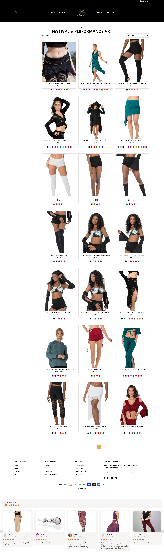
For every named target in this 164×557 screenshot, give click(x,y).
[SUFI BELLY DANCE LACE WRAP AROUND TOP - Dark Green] (66, 147)
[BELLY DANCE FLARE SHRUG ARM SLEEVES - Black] (90, 261)
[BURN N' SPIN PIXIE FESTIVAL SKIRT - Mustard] (136, 147)
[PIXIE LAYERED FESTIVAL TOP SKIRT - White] (54, 90)
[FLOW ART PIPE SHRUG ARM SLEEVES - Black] (54, 319)
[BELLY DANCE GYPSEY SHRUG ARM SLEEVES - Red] (96, 319)
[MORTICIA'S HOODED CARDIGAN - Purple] (92, 147)
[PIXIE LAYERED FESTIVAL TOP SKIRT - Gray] (62, 90)
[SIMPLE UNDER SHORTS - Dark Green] (54, 204)
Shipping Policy (79, 466)
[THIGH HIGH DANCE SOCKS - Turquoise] (54, 261)
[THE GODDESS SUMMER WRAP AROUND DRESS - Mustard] (99, 90)
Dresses (17, 471)
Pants (16, 474)
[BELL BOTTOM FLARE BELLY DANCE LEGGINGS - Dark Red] (133, 376)
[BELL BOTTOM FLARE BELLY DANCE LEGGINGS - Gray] (131, 376)
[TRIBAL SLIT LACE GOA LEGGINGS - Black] (53, 433)
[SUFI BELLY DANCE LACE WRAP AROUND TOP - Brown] (71, 147)
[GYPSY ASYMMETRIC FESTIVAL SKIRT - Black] (122, 319)
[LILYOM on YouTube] (112, 478)
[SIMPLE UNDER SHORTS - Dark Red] (57, 204)
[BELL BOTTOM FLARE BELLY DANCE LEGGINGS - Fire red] (139, 376)
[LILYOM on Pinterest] (116, 478)
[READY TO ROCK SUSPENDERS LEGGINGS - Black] (127, 90)
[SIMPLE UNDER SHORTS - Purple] (62, 204)
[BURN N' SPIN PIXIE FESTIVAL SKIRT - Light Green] (141, 147)
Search (47, 466)
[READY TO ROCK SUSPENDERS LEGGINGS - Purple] (129, 90)
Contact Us (48, 471)
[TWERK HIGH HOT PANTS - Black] (92, 204)
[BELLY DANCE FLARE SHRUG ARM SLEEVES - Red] (96, 261)
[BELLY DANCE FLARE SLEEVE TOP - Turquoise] (135, 433)
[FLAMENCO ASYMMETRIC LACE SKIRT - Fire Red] (98, 433)
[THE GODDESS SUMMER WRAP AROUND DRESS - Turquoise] (84, 90)
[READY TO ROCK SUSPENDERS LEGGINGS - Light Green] (137, 90)
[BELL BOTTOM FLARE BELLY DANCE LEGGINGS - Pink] (141, 376)
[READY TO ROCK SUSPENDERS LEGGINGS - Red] (135, 90)
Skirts (16, 469)
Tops (16, 466)
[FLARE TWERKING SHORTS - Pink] (99, 376)
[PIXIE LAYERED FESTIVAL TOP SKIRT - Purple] (57, 90)
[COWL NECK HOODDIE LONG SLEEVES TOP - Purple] (58, 376)
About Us (47, 469)
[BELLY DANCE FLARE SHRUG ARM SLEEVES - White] (93, 261)
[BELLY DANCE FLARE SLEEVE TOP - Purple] (129, 433)
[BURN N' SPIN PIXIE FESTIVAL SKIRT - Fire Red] (133, 147)
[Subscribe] (131, 472)
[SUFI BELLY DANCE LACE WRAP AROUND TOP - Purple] (53, 147)
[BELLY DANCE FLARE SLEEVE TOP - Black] (124, 433)
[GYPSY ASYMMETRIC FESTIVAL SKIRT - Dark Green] (132, 319)
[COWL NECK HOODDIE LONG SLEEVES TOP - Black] (55, 376)
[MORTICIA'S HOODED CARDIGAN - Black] (89, 147)
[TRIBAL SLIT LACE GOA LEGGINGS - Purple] (55, 433)
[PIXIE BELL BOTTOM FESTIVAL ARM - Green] (139, 261)
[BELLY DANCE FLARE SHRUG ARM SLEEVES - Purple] (101, 261)
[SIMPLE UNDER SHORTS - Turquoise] (59, 204)
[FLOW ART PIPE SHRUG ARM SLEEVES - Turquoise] (62, 319)
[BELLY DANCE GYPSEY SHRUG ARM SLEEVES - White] (93, 319)
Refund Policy (79, 469)
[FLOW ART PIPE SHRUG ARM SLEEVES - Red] (59, 319)
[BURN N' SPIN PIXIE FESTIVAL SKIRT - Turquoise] (118, 147)
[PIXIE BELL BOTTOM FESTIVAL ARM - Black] (126, 261)
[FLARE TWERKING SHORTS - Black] (92, 376)
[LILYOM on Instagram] (105, 478)
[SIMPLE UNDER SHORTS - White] (64, 204)
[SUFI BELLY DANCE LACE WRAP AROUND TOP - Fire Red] (58, 147)
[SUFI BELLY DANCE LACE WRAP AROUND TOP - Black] (48, 147)
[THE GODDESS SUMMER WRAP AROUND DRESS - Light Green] (105, 90)
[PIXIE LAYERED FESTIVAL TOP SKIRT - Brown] (67, 90)
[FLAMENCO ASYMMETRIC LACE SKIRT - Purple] (96, 433)
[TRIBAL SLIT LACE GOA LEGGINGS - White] (58, 433)
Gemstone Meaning (51, 474)
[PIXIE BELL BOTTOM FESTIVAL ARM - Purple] (136, 261)
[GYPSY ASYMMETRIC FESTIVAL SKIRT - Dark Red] (135, 319)
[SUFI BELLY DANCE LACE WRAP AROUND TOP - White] (50, 147)
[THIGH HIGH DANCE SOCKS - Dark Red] (62, 261)
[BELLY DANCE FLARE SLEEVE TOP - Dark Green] (137, 433)
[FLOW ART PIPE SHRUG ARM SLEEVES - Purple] (64, 319)
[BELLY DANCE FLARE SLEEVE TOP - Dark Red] (132, 433)
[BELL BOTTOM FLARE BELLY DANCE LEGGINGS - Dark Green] (136, 376)
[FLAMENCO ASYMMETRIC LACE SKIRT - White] (93, 433)
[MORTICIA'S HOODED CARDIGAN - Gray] (99, 147)
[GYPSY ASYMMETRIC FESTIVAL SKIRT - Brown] (142, 319)
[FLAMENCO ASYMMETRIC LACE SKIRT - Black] (88, 433)
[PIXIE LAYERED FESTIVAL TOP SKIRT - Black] (51, 90)
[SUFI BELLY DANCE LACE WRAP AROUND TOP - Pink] (68, 147)
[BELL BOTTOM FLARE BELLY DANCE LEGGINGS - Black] (126, 376)
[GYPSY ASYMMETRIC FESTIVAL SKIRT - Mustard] (140, 319)
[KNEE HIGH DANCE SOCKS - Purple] (132, 204)
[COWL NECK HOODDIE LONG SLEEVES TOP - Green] (63, 376)
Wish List (110, 12)
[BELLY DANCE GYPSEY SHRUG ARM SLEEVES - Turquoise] (98, 319)
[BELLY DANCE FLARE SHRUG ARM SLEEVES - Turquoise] (98, 261)
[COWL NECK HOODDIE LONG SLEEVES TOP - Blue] (53, 376)
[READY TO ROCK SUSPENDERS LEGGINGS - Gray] (132, 90)
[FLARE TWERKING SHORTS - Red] (97, 376)
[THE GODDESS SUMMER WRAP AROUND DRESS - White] (92, 90)
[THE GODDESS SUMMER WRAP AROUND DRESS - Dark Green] (102, 90)
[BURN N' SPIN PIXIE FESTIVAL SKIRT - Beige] (121, 147)
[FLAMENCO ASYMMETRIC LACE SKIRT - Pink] (103, 433)
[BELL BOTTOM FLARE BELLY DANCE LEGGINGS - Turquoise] (123, 376)
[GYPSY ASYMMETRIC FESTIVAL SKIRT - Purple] (129, 319)
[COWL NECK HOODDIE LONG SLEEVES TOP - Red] (60, 376)
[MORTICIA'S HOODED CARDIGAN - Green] (97, 147)
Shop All (63, 12)
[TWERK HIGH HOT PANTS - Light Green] (94, 204)
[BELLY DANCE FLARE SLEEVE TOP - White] (127, 433)
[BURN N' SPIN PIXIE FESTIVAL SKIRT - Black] (123, 147)
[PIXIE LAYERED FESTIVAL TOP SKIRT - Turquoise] (59, 90)
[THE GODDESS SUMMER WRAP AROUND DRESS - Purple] (94, 90)
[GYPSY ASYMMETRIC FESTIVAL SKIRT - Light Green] (137, 319)
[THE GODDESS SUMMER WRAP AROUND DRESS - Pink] (87, 90)
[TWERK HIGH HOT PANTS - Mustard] (99, 204)
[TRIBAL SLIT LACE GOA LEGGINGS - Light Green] (63, 433)
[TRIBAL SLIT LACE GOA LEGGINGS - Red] (60, 433)
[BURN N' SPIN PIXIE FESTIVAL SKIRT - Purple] (128, 147)
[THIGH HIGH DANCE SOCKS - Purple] (59, 261)
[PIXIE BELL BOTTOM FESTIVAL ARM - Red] (131, 261)
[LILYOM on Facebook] (108, 478)
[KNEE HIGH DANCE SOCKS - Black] (129, 204)
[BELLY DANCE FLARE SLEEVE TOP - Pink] (140, 433)
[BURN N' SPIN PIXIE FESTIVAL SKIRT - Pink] (144, 147)
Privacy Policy (79, 474)
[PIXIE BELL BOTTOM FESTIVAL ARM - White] (128, 261)
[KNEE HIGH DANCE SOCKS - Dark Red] (135, 204)
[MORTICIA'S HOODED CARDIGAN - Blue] (102, 147)
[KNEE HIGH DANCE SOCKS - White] (137, 204)
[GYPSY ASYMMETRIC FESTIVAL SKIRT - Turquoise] (124, 319)
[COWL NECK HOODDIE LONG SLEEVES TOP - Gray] (66, 376)
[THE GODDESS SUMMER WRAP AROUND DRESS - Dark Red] (97, 90)
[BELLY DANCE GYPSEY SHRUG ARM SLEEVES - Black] (90, 319)
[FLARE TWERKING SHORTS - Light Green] (94, 376)
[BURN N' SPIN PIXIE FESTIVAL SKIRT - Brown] (146, 147)
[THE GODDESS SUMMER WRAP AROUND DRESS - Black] (89, 90)
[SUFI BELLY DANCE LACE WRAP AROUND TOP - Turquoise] (60, 147)
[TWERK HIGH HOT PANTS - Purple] (97, 204)
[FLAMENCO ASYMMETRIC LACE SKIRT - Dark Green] (101, 433)
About (100, 12)
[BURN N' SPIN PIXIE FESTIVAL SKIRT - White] (126, 147)
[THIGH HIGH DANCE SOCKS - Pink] (64, 261)
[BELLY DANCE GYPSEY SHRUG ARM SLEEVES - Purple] (101, 319)
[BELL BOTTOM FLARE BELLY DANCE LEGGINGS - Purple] (128, 376)
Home (53, 12)
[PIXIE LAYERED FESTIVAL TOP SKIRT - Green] (64, 90)
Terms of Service (80, 471)
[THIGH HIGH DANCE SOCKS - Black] (57, 261)
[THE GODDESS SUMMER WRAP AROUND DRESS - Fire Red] (107, 90)
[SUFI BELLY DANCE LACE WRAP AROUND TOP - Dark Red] (55, 147)
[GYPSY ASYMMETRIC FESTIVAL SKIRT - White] (127, 319)
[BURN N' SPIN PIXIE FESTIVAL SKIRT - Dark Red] (131, 147)
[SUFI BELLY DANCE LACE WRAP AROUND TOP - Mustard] (63, 147)
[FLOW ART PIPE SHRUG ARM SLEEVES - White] (57, 319)
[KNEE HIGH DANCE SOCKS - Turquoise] (127, 204)
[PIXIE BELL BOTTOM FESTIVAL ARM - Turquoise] (133, 261)
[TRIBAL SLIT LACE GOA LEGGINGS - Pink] (66, 433)
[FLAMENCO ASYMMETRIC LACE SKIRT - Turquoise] (90, 433)
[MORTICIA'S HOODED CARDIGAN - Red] (94, 147)
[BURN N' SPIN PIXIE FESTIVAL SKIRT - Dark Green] (139, 147)
